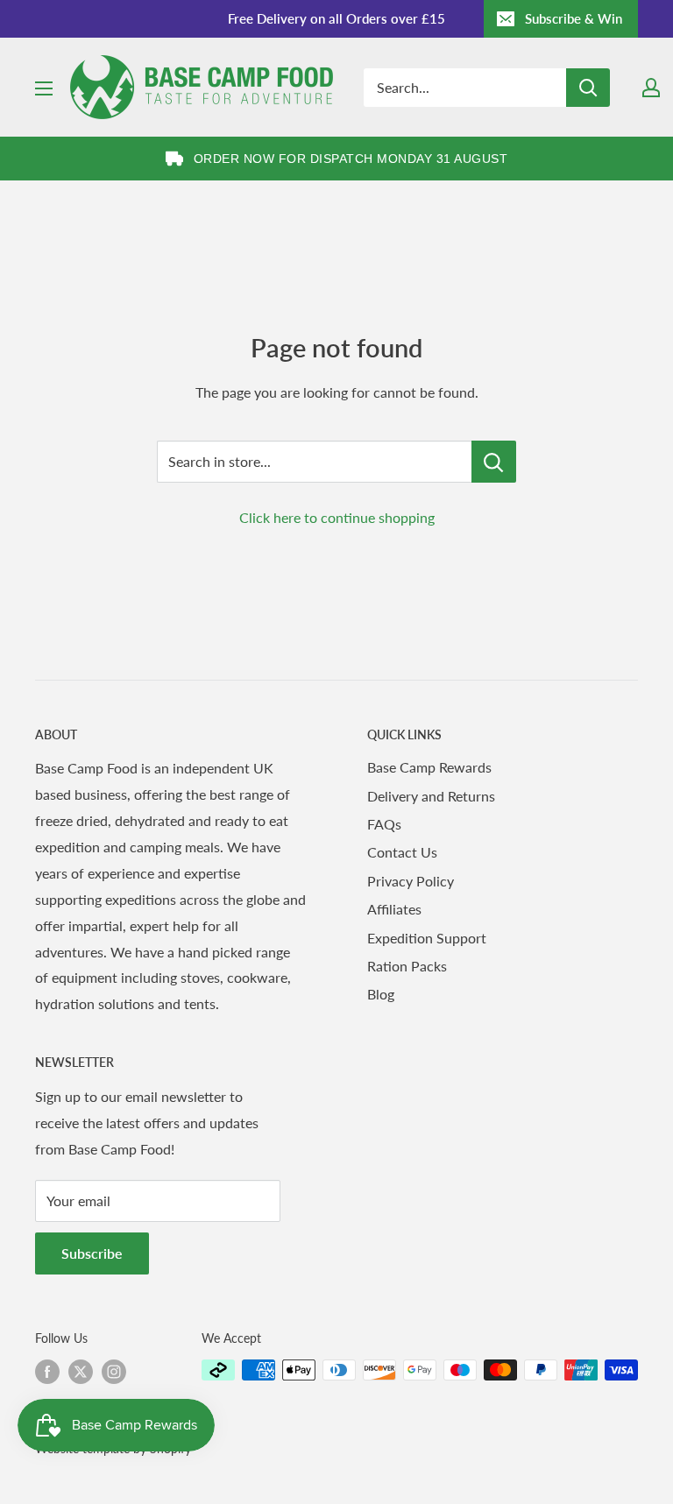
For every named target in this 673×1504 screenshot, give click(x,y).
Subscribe (92, 1253)
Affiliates (394, 908)
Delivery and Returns (431, 795)
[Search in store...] (493, 462)
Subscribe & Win (573, 18)
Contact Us (402, 852)
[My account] (651, 87)
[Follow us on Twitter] (80, 1371)
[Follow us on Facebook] (47, 1371)
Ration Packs (407, 965)
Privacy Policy (410, 880)
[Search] (588, 87)
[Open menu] (44, 88)
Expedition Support (426, 937)
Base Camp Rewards (429, 767)
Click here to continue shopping (337, 517)
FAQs (384, 824)
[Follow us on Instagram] (114, 1371)
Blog (380, 993)
